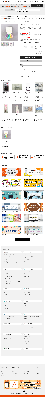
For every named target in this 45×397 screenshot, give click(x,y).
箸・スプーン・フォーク (28, 295)
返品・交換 (3, 375)
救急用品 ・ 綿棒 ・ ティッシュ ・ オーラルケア (12, 327)
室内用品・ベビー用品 (28, 336)
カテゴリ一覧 (37, 370)
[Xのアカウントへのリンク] (24, 391)
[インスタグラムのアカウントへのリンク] (21, 391)
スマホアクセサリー (27, 271)
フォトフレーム (27, 254)
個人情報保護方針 (19, 393)
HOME (2, 21)
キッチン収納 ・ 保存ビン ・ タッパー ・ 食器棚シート (12, 263)
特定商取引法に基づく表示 (29, 393)
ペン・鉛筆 (6, 273)
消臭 (36, 16)
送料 (7, 6)
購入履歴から (27, 11)
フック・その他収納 (7, 256)
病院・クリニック (32, 18)
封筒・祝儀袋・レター (8, 283)
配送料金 (2, 371)
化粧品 (25, 303)
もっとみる (22, 239)
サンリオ (31, 16)
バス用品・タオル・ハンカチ (9, 316)
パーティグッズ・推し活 (28, 327)
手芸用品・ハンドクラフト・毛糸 (30, 261)
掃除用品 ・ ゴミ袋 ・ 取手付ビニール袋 (31, 316)
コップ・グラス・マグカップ (29, 294)
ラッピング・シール (27, 259)
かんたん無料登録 (36, 5)
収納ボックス (6, 257)
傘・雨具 (25, 343)
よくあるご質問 (26, 371)
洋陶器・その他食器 (27, 292)
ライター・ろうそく (27, 341)
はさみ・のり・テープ (8, 276)
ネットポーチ (24, 16)
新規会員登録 (20, 1)
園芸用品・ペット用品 (8, 338)
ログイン (15, 1)
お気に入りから (19, 11)
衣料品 (5, 305)
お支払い (2, 373)
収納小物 (5, 261)
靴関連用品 (6, 308)
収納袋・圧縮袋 (6, 259)
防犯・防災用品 (27, 338)
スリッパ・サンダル (7, 303)
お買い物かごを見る (40, 1)
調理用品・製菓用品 (7, 292)
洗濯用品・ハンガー (27, 318)
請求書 (13, 371)
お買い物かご (37, 373)
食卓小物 (5, 294)
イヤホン (41, 16)
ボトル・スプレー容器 (28, 307)
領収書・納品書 (15, 373)
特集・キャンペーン (38, 371)
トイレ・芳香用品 (7, 318)
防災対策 (17, 16)
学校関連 (17, 18)
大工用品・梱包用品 (7, 336)
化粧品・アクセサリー (8, 21)
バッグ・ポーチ (6, 307)
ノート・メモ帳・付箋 (8, 275)
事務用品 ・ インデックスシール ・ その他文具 (12, 281)
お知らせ (25, 370)
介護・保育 (24, 18)
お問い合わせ (31, 1)
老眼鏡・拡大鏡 (27, 351)
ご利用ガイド (26, 1)
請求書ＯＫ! (16, 6)
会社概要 (13, 393)
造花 (25, 257)
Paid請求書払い (15, 375)
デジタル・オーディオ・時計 (29, 275)
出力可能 (26, 6)
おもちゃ (25, 326)
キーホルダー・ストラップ (29, 273)
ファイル (5, 271)
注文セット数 (22, 46)
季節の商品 (6, 351)
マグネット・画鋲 (7, 278)
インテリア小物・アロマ (28, 256)
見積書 (13, 370)
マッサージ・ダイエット (8, 328)
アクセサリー (16, 21)
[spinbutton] (29, 47)
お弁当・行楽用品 (7, 295)
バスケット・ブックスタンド (9, 254)
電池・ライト (26, 276)
